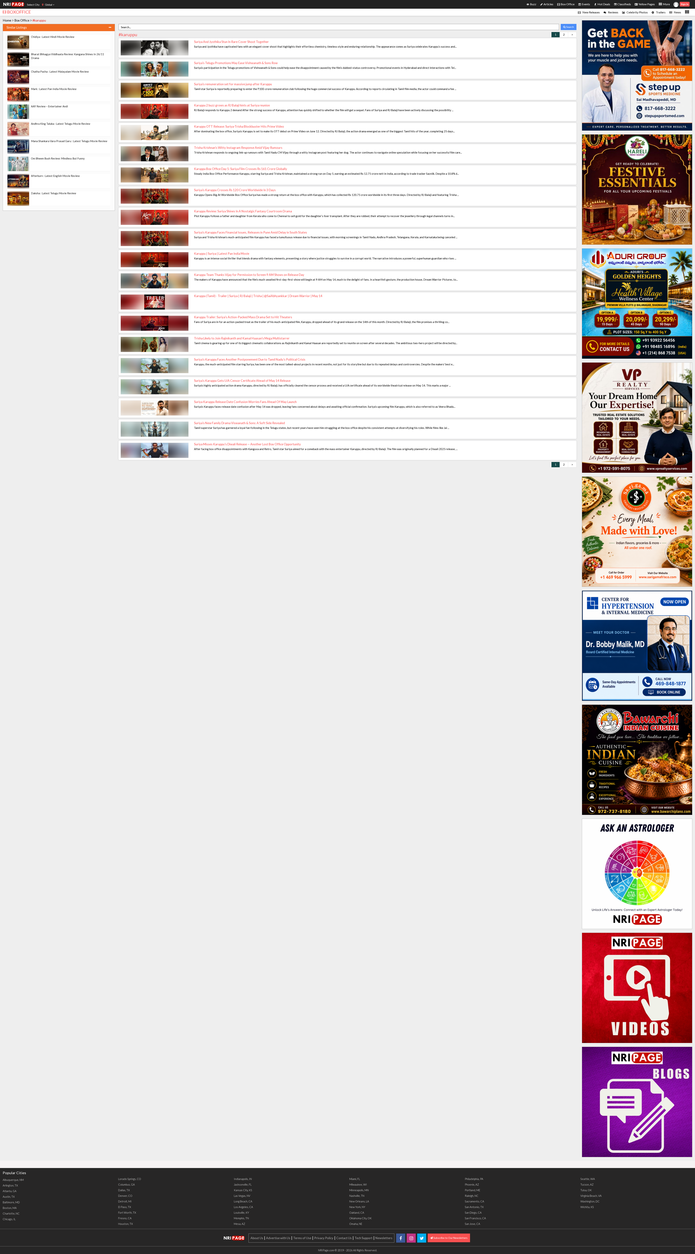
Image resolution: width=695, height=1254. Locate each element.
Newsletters (383, 1238)
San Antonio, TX (474, 1207)
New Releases (591, 12)
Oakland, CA (356, 1212)
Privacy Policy (323, 1238)
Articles (548, 4)
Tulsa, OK (586, 1190)
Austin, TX (9, 1196)
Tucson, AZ (587, 1184)
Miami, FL (354, 1179)
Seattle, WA (587, 1179)
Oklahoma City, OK (360, 1218)
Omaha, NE (355, 1223)
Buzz (532, 4)
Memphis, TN (241, 1218)
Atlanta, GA (9, 1191)
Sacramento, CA (474, 1201)
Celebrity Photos (637, 12)
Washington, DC (590, 1201)
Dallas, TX (124, 1190)
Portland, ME (472, 1190)
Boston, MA (10, 1207)
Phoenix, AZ (472, 1184)
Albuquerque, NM (13, 1179)
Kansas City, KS (243, 1190)
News (677, 12)
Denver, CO (125, 1195)
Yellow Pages (646, 4)
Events (585, 4)
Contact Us (344, 1238)
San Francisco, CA (475, 1218)
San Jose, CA (472, 1223)
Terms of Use (302, 1238)
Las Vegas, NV (242, 1195)
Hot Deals (603, 4)
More (666, 4)
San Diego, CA (473, 1212)
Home (7, 20)
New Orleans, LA (359, 1201)
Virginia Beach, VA (591, 1195)
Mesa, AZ (239, 1223)
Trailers (660, 12)
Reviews (612, 12)
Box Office (567, 4)
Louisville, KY (241, 1212)
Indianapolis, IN (243, 1179)
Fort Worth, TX (127, 1212)
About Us (256, 1238)
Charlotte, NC (11, 1213)
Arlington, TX (10, 1185)
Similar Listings (17, 27)
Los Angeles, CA (243, 1207)
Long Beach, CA (243, 1201)
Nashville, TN (356, 1195)
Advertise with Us (278, 1238)
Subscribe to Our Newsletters (450, 1237)
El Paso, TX (124, 1207)
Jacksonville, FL (243, 1184)
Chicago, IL (9, 1219)
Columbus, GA (126, 1184)
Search (570, 26)
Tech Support (363, 1238)
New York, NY (357, 1207)
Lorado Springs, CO (129, 1179)
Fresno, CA (125, 1218)
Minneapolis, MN (359, 1190)
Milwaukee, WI (358, 1184)
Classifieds (624, 4)
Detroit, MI (125, 1201)
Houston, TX (125, 1223)
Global (48, 4)
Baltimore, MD (11, 1202)
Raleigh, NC (471, 1195)
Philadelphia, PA (474, 1179)
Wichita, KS (587, 1207)
